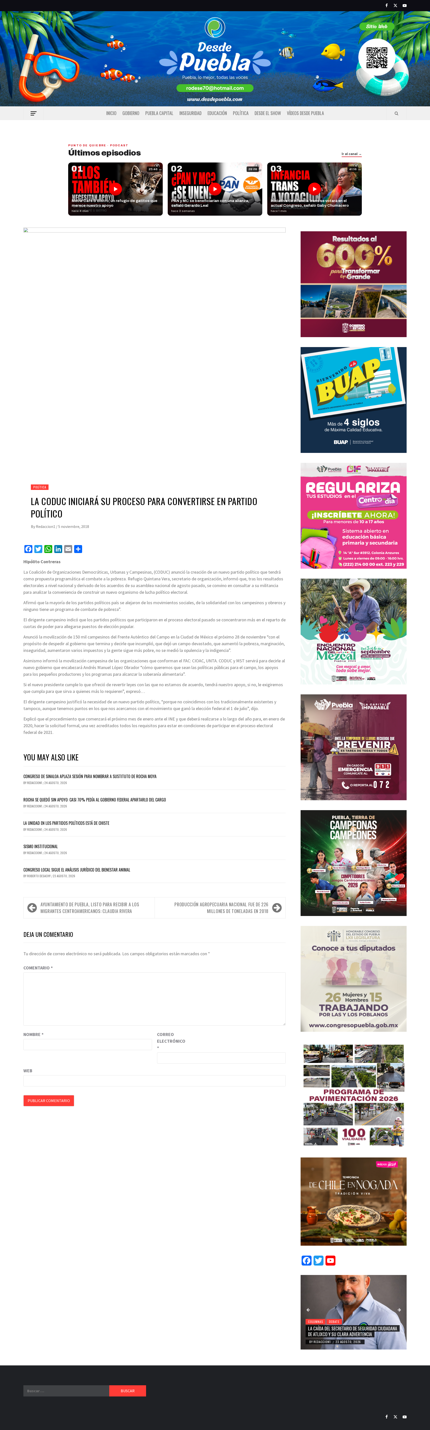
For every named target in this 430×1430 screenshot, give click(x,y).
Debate (334, 1321)
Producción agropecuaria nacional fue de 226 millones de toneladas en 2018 (221, 907)
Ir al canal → (352, 154)
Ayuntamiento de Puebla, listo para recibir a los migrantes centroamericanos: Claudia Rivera (90, 907)
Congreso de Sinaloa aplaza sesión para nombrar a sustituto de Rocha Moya (90, 776)
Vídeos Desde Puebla (305, 113)
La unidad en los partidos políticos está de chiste (66, 823)
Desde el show (268, 113)
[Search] (396, 113)
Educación (217, 113)
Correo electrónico (169, 1041)
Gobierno (130, 113)
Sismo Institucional (40, 846)
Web (27, 1070)
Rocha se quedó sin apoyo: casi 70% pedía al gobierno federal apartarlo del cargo (94, 800)
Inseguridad (190, 113)
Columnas (315, 1321)
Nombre (33, 1034)
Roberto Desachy (39, 876)
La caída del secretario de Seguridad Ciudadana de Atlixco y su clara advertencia (352, 1331)
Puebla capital (159, 113)
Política (241, 113)
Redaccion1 (46, 526)
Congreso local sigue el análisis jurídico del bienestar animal (76, 870)
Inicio (111, 113)
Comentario (38, 968)
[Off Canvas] (33, 113)
